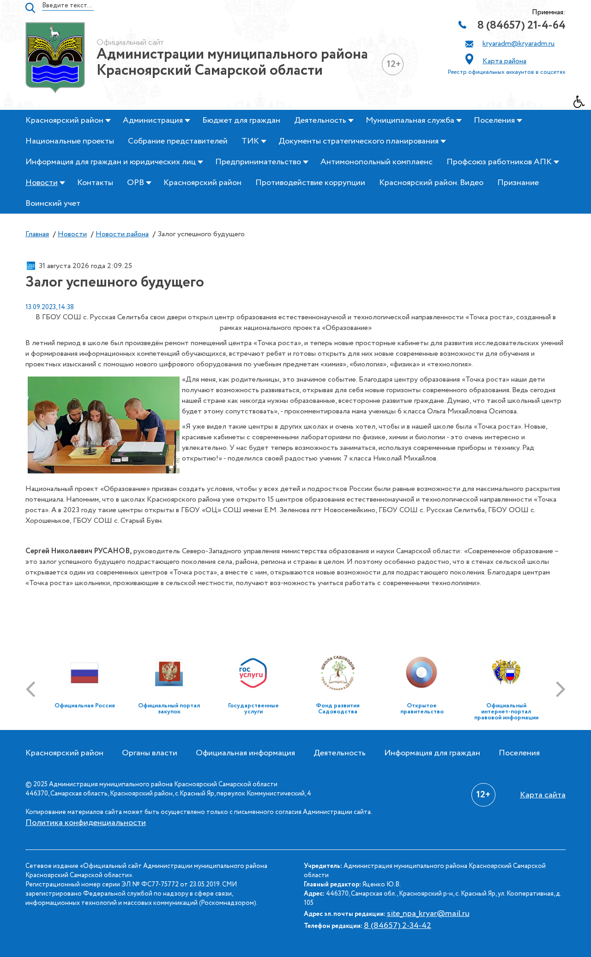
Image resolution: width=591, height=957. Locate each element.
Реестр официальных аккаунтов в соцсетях (507, 72)
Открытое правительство (422, 708)
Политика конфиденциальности (85, 823)
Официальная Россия (84, 705)
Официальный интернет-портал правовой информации (506, 711)
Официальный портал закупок (169, 708)
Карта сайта (543, 795)
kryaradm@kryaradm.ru (518, 43)
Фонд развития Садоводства (338, 708)
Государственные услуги (253, 708)
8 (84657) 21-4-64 (521, 26)
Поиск (30, 8)
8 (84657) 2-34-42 (397, 926)
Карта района (504, 61)
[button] (582, 104)
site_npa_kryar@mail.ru (428, 914)
